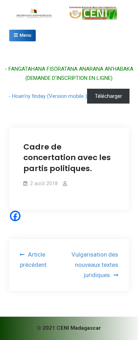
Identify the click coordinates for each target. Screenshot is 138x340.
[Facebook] (15, 216)
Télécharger (108, 96)
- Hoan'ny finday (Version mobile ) (47, 96)
